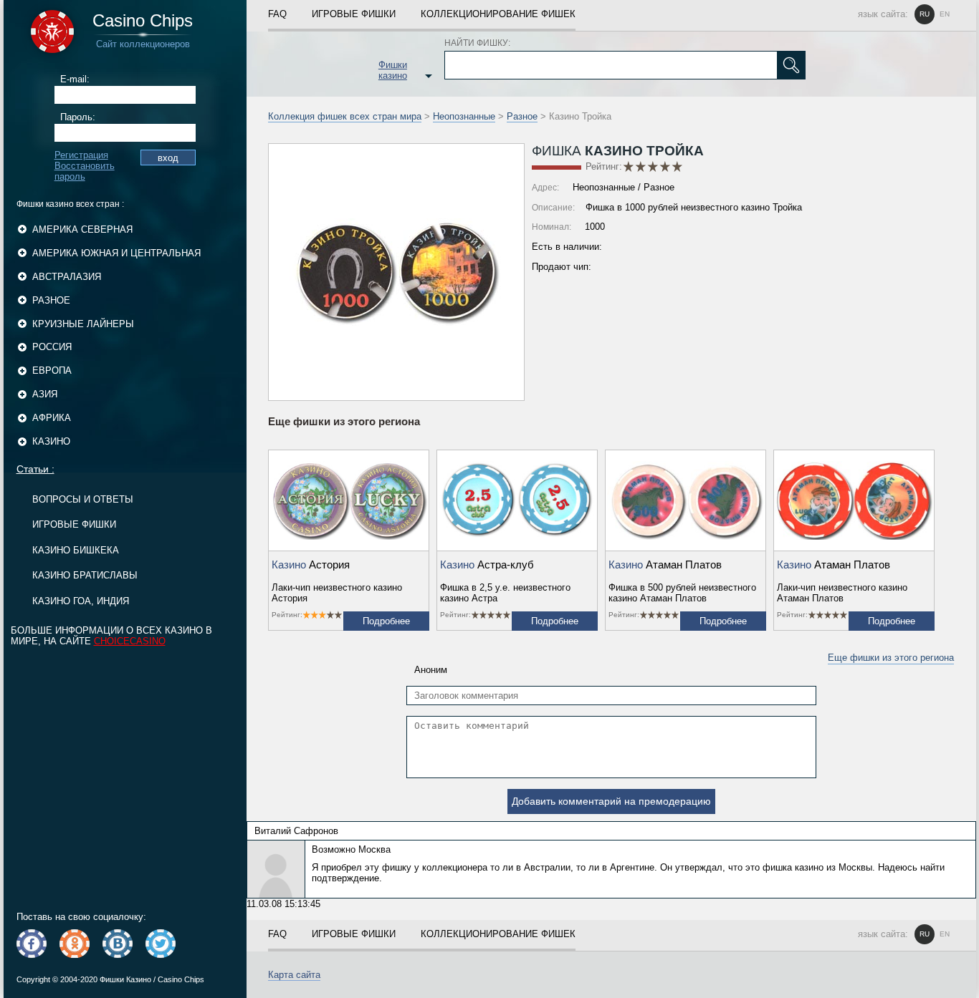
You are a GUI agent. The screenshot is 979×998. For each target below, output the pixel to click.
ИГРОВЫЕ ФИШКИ (74, 524)
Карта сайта (294, 974)
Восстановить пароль (84, 171)
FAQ (277, 14)
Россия (52, 346)
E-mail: (75, 79)
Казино (51, 441)
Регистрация (81, 155)
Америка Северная (82, 229)
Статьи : (35, 469)
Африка (51, 417)
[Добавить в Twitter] (160, 943)
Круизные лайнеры (83, 324)
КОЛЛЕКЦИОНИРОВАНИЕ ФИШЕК (498, 14)
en (945, 14)
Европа (52, 370)
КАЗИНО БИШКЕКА (75, 550)
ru (925, 14)
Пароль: (77, 117)
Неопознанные (464, 116)
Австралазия (66, 276)
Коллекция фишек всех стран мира (344, 116)
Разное (51, 300)
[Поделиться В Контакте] (117, 943)
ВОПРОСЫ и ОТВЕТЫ (82, 499)
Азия (44, 394)
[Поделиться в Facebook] (31, 943)
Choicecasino (130, 641)
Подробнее (386, 621)
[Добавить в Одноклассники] (74, 943)
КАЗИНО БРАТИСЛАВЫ (85, 575)
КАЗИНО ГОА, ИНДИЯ (80, 601)
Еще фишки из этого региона (891, 657)
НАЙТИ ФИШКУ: (477, 43)
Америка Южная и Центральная (116, 253)
